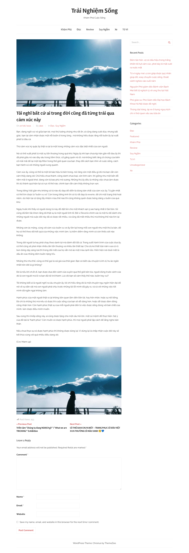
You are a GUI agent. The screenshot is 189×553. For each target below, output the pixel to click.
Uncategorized (137, 165)
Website (20, 514)
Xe (116, 29)
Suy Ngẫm (104, 29)
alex (41, 126)
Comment (22, 454)
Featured (134, 136)
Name (20, 496)
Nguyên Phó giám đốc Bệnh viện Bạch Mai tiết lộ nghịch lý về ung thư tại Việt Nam (149, 90)
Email (20, 505)
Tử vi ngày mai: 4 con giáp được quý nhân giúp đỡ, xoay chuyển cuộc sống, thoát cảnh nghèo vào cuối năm (150, 77)
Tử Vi (125, 29)
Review (90, 29)
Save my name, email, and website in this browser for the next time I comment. (59, 522)
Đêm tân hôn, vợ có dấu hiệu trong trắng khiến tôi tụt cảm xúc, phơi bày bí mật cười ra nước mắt (151, 64)
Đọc (79, 29)
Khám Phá (66, 29)
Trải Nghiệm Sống (94, 11)
